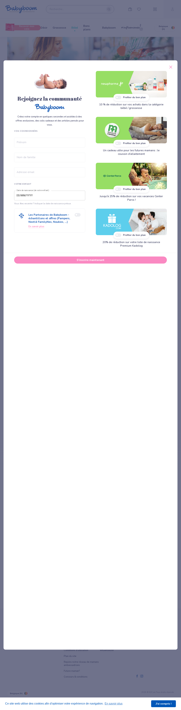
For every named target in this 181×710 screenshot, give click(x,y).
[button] (50, 220)
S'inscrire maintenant (90, 260)
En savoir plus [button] (113, 703)
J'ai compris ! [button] (164, 703)
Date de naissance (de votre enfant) (33, 190)
